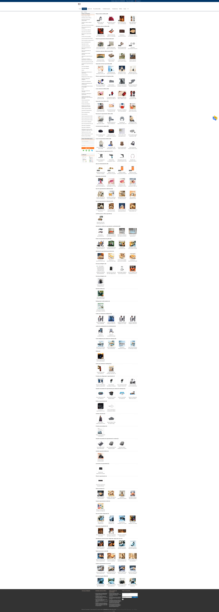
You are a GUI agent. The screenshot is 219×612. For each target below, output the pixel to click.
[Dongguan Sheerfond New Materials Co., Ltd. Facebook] (122, 599)
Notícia (120, 8)
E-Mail (104, 609)
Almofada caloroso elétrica (86, 17)
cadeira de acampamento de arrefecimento (87, 84)
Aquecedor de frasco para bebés (87, 25)
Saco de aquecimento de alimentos (86, 48)
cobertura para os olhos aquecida (86, 54)
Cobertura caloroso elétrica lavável (86, 23)
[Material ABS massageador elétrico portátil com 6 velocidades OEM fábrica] (111, 156)
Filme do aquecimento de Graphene (86, 27)
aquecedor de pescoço (86, 45)
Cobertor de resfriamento (86, 81)
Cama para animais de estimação (86, 91)
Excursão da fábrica (97, 8)
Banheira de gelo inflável (86, 135)
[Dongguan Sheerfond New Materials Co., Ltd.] (84, 4)
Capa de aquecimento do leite (87, 116)
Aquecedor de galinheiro (86, 125)
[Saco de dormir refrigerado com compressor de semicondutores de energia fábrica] (111, 518)
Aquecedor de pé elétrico (86, 31)
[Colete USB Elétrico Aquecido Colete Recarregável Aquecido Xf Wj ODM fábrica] (133, 19)
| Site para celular (113, 609)
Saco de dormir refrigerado (86, 121)
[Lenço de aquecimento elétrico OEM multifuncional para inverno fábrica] (101, 143)
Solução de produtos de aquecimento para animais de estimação (87, 97)
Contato (88, 148)
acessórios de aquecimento (87, 110)
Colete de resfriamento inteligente (86, 79)
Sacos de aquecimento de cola (87, 123)
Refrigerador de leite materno (87, 76)
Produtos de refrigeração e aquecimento (86, 94)
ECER (114, 611)
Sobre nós (90, 8)
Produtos (84, 8)
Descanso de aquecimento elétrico (86, 34)
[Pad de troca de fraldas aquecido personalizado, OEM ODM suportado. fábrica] (122, 256)
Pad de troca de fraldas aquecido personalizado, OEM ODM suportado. (122, 261)
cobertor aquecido (100, 413)
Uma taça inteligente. (85, 66)
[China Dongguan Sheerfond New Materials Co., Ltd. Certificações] (84, 159)
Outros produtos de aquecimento (88, 40)
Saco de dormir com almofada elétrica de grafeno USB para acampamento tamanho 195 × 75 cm (101, 594)
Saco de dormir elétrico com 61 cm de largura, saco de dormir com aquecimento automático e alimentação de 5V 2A (102, 600)
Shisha (83, 70)
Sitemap (107, 609)
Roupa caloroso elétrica (86, 15)
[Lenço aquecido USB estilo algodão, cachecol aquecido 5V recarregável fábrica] (111, 143)
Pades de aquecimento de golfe (87, 61)
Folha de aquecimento (86, 100)
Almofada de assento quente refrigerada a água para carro (87, 130)
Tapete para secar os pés (101, 551)
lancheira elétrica (85, 74)
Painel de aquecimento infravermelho (86, 20)
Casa (80, 8)
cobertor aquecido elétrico (86, 108)
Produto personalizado (86, 103)
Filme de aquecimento (86, 112)
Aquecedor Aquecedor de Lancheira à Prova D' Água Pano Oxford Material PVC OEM (115, 598)
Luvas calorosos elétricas (86, 29)
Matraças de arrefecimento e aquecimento (87, 72)
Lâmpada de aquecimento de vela (87, 57)
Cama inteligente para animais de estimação (87, 86)
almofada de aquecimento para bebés (87, 64)
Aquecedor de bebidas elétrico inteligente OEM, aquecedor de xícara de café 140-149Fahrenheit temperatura (115, 594)
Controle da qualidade (107, 8)
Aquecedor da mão (100, 176)
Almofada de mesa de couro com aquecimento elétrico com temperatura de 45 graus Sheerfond (101, 597)
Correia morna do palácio (86, 36)
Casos (124, 8)
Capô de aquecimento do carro (87, 133)
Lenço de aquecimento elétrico (87, 38)
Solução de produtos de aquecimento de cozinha (86, 106)
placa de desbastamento (86, 42)
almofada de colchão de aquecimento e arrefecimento (87, 59)
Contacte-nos (115, 8)
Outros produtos (84, 114)
